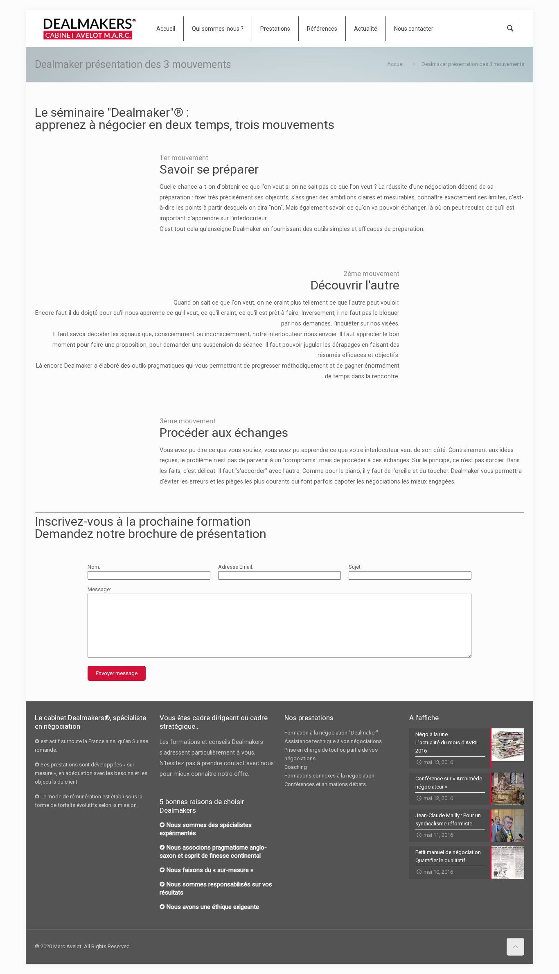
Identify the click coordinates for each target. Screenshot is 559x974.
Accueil (396, 64)
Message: (99, 589)
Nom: (94, 567)
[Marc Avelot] (89, 28)
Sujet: (355, 567)
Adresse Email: (235, 567)
